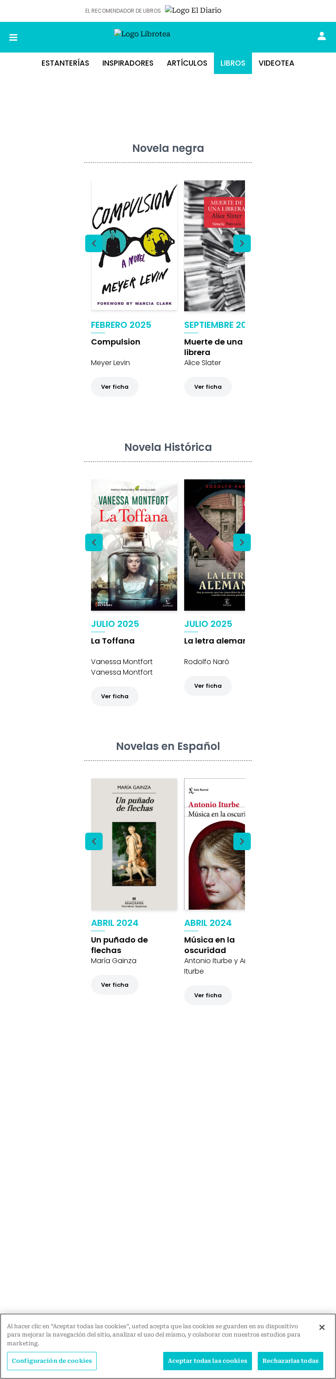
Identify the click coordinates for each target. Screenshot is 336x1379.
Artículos (187, 63)
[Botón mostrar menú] (13, 37)
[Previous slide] (94, 243)
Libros (232, 63)
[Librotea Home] (168, 37)
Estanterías (65, 63)
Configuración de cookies (52, 1361)
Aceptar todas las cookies (207, 1361)
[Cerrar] (322, 1327)
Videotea (276, 63)
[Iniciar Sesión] (321, 35)
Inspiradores (128, 63)
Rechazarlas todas (290, 1361)
